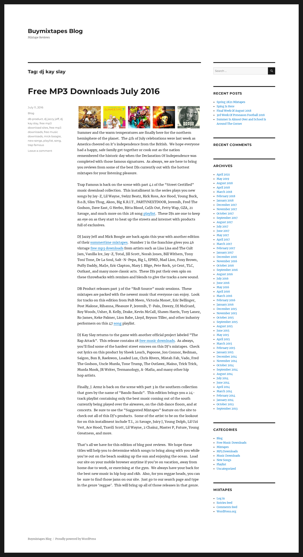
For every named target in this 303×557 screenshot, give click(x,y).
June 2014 (223, 382)
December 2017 (227, 205)
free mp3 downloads (106, 248)
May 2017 (223, 235)
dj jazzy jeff (51, 119)
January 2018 (225, 200)
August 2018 (225, 183)
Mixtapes (223, 447)
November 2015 (227, 313)
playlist (149, 213)
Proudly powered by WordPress (75, 539)
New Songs (224, 460)
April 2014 (223, 387)
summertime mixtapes (109, 242)
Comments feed (227, 507)
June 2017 (223, 231)
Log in (221, 498)
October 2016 (225, 265)
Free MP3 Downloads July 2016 (94, 91)
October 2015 (225, 317)
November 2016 (227, 261)
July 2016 (223, 278)
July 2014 (222, 378)
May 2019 (223, 179)
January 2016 (225, 304)
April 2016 (223, 291)
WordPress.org (226, 511)
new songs (35, 140)
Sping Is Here (225, 106)
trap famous (36, 145)
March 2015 (224, 343)
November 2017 (227, 209)
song (118, 323)
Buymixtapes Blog (55, 30)
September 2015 (227, 322)
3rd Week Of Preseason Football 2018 (241, 115)
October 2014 (225, 365)
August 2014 (225, 374)
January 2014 (225, 400)
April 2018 (223, 187)
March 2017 (224, 244)
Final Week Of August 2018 (234, 111)
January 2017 (225, 252)
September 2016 (227, 270)
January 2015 (225, 352)
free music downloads (157, 341)
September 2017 (227, 218)
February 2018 (226, 196)
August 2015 (225, 326)
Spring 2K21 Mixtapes (231, 102)
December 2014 (227, 356)
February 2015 (226, 348)
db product (35, 119)
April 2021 (223, 174)
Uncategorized (226, 468)
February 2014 (226, 395)
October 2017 (225, 213)
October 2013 (225, 404)
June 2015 (223, 330)
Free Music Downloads (232, 442)
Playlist (221, 464)
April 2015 (223, 339)
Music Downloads (228, 455)
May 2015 (223, 335)
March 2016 (224, 296)
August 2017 (225, 222)
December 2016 (227, 257)
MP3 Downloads (227, 451)
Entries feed (224, 503)
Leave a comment (40, 150)
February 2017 (226, 248)
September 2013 (227, 408)
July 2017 (222, 226)
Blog (31, 113)
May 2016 (223, 287)
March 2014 (224, 391)
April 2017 (223, 239)
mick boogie (52, 136)
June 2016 (223, 283)
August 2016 (225, 274)
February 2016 (226, 300)
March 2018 (224, 192)
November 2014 (227, 361)
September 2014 (227, 369)
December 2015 (227, 309)
